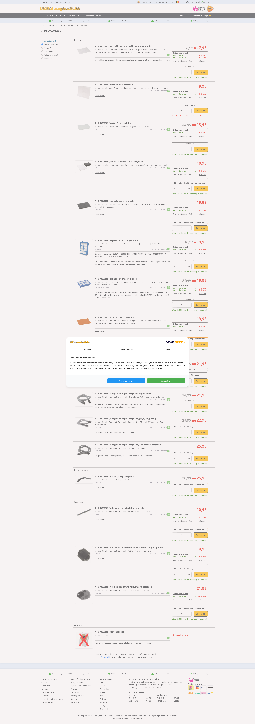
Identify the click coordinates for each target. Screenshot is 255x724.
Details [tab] (168, 350)
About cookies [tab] (127, 350)
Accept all (166, 381)
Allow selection (126, 381)
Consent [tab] (87, 350)
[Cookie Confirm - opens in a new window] (175, 342)
